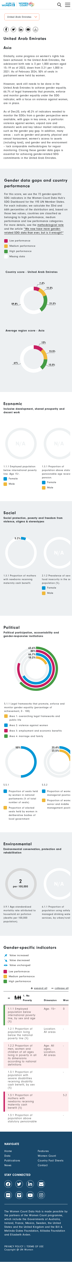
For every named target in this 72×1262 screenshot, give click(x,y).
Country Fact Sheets (50, 1160)
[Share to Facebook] (6, 30)
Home (8, 1151)
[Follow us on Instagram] (41, 1195)
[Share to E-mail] (28, 30)
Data (7, 1155)
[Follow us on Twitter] (19, 1184)
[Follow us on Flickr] (8, 1195)
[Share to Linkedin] (20, 30)
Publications (12, 1160)
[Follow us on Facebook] (8, 1184)
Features (43, 1151)
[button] (21, 17)
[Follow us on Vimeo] (19, 1195)
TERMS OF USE (35, 1246)
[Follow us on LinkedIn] (30, 1184)
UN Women (26, 1249)
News (8, 1165)
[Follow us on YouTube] (30, 1195)
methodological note (50, 225)
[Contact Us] (41, 1184)
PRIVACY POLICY (13, 1246)
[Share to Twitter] (13, 30)
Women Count (47, 1155)
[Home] (18, 4)
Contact (43, 1165)
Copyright (10, 1249)
